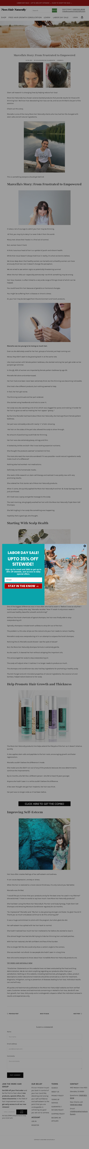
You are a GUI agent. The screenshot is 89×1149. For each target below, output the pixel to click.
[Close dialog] (85, 546)
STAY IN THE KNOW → (23, 586)
